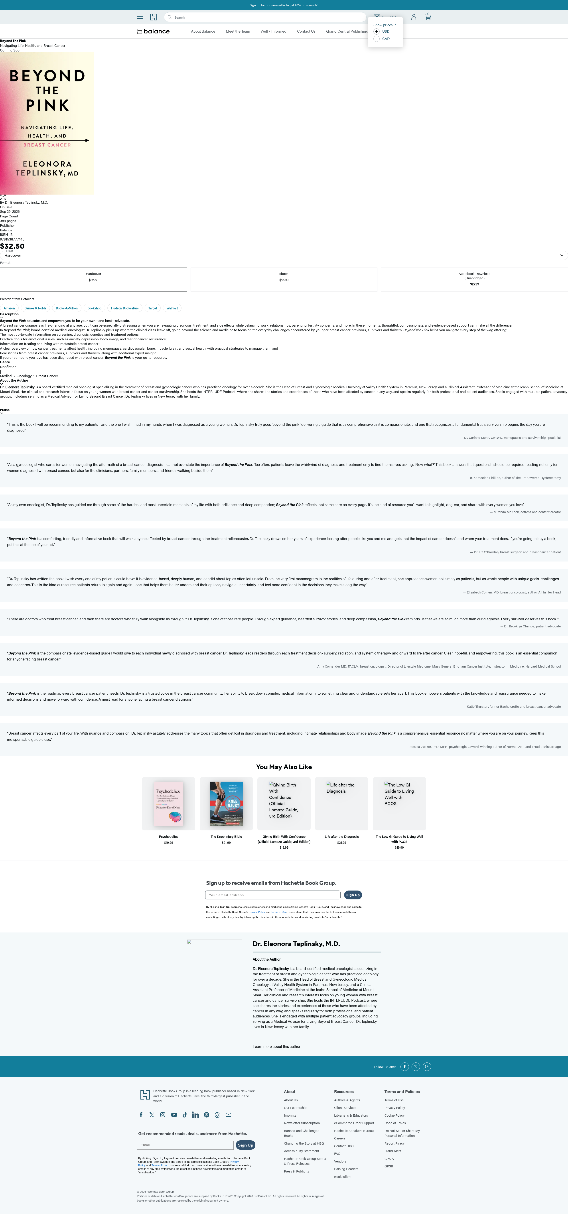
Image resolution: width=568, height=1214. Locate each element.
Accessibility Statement (301, 1150)
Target (152, 308)
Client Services (345, 1107)
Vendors (340, 1161)
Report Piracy (394, 1143)
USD (386, 31)
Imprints (290, 1115)
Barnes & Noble (35, 308)
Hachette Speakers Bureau (354, 1130)
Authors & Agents (347, 1100)
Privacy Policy (395, 1107)
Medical (6, 375)
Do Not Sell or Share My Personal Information (402, 1133)
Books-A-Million (67, 308)
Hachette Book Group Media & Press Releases (305, 1161)
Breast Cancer (47, 375)
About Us (291, 1100)
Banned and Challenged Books (302, 1133)
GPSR (389, 1166)
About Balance (203, 31)
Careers (339, 1138)
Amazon (9, 308)
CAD (386, 38)
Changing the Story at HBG (304, 1143)
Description (9, 314)
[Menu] (140, 17)
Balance (6, 230)
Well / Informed (273, 31)
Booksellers (342, 1176)
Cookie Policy (394, 1115)
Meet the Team (238, 31)
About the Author (14, 380)
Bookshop (94, 308)
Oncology (24, 375)
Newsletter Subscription (302, 1122)
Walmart (172, 308)
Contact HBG (344, 1145)
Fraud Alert (393, 1150)
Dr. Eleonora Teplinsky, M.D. (26, 202)
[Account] (414, 17)
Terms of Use (394, 1100)
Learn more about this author (277, 1046)
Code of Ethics (395, 1122)
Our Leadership (295, 1107)
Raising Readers (346, 1168)
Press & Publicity (296, 1171)
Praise (5, 410)
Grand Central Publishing (347, 31)
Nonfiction (8, 366)
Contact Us (306, 31)
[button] (284, 197)
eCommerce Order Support (354, 1122)
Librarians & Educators (351, 1115)
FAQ (337, 1153)
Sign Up (353, 895)
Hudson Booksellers (125, 308)
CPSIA (389, 1158)
